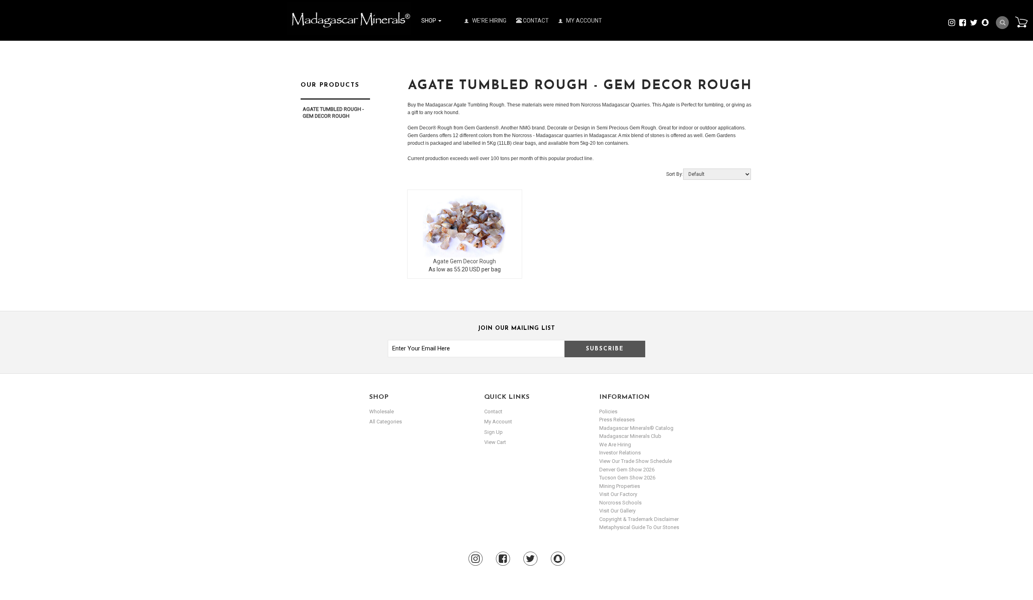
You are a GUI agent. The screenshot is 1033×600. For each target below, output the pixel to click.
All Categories (385, 422)
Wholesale (381, 411)
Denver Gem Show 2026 (627, 470)
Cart (1021, 21)
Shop (429, 20)
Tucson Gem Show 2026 (627, 478)
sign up (493, 432)
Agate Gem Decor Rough (464, 261)
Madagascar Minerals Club (630, 436)
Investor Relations (620, 453)
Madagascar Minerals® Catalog (636, 428)
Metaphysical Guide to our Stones (639, 527)
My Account (583, 20)
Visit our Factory (618, 494)
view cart (495, 442)
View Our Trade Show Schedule (635, 461)
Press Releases (617, 420)
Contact (535, 20)
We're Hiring (488, 20)
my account (498, 422)
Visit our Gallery (617, 511)
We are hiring (615, 445)
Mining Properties (619, 486)
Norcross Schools (620, 503)
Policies (608, 411)
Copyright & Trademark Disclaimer (639, 519)
